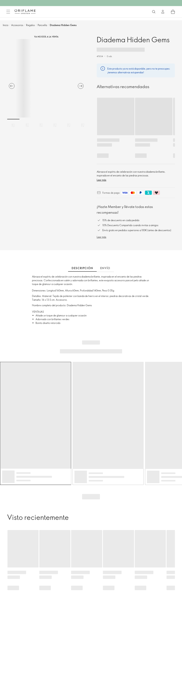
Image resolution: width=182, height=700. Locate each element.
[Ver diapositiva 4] (55, 125)
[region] (46, 78)
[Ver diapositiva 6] (82, 125)
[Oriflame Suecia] (25, 11)
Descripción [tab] (82, 268)
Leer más (101, 180)
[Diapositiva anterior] (12, 86)
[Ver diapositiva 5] (69, 125)
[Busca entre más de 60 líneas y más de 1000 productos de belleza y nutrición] (153, 11)
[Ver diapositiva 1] (13, 125)
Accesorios (17, 25)
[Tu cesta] (173, 12)
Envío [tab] (105, 268)
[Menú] (8, 12)
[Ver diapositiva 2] (27, 125)
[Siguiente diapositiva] (81, 86)
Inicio (5, 25)
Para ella (42, 25)
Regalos (30, 25)
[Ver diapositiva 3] (41, 125)
